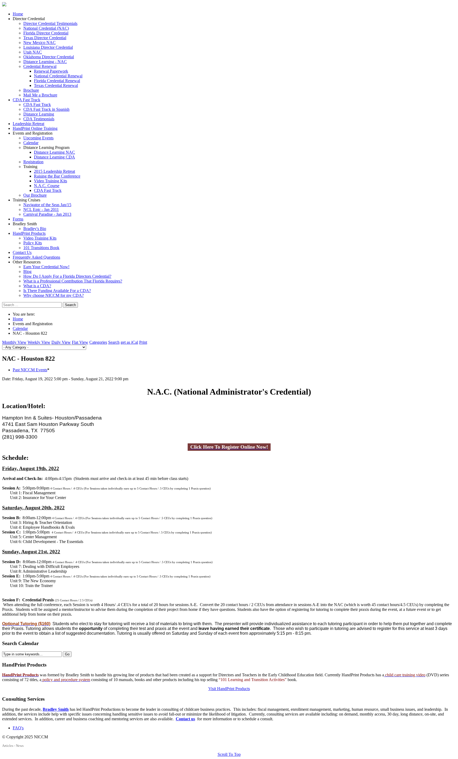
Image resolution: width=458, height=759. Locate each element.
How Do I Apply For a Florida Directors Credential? (67, 276)
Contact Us (22, 252)
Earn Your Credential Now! (46, 266)
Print (143, 342)
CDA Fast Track (26, 100)
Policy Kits (32, 243)
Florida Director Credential (45, 33)
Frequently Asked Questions (36, 257)
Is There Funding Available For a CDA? (57, 290)
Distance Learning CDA (54, 157)
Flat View (80, 342)
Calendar (30, 142)
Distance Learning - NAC (45, 61)
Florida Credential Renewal (57, 80)
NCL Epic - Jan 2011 (41, 209)
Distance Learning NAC (54, 152)
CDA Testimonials (38, 119)
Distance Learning (38, 114)
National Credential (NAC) (46, 28)
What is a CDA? (37, 286)
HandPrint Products (29, 233)
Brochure (31, 90)
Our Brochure (35, 195)
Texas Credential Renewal (56, 85)
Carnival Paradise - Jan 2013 (47, 214)
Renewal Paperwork (51, 71)
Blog (27, 271)
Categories (98, 342)
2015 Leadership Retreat (54, 171)
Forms (18, 219)
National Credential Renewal (58, 76)
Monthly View (14, 342)
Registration (33, 162)
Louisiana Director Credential (48, 47)
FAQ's (18, 728)
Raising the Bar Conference (57, 176)
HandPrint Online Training (35, 128)
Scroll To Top (229, 754)
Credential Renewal (39, 66)
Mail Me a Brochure (40, 95)
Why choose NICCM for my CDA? (53, 295)
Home (18, 14)
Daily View (61, 342)
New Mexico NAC (39, 42)
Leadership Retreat (28, 123)
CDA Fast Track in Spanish (46, 109)
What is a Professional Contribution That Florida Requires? (72, 281)
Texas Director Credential (44, 38)
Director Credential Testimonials (50, 23)
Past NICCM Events (30, 370)
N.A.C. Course (46, 185)
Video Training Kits (50, 181)
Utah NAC (32, 52)
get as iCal (129, 342)
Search (70, 305)
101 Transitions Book (41, 247)
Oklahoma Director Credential (48, 57)
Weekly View (39, 342)
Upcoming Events (38, 138)
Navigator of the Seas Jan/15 (47, 204)
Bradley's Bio (34, 228)
